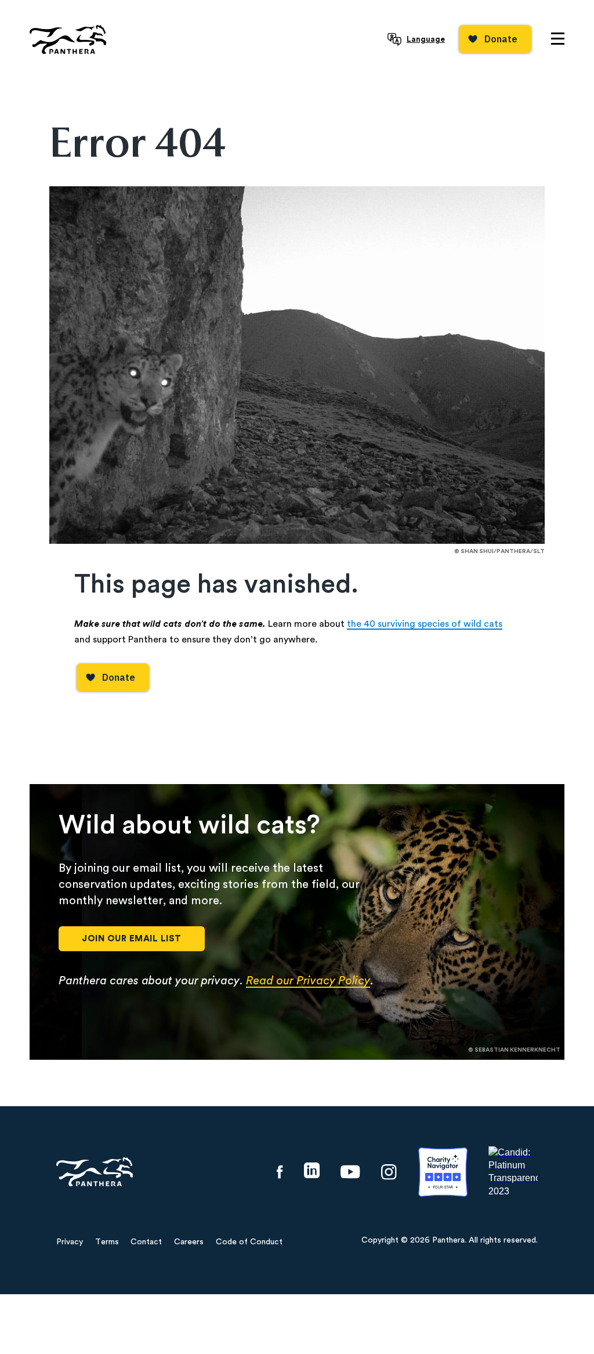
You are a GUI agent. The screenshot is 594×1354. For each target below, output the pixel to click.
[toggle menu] (557, 39)
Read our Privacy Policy (308, 981)
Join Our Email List (132, 938)
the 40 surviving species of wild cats (424, 624)
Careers (189, 1242)
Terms (107, 1242)
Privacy (69, 1242)
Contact (146, 1242)
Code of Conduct (249, 1242)
